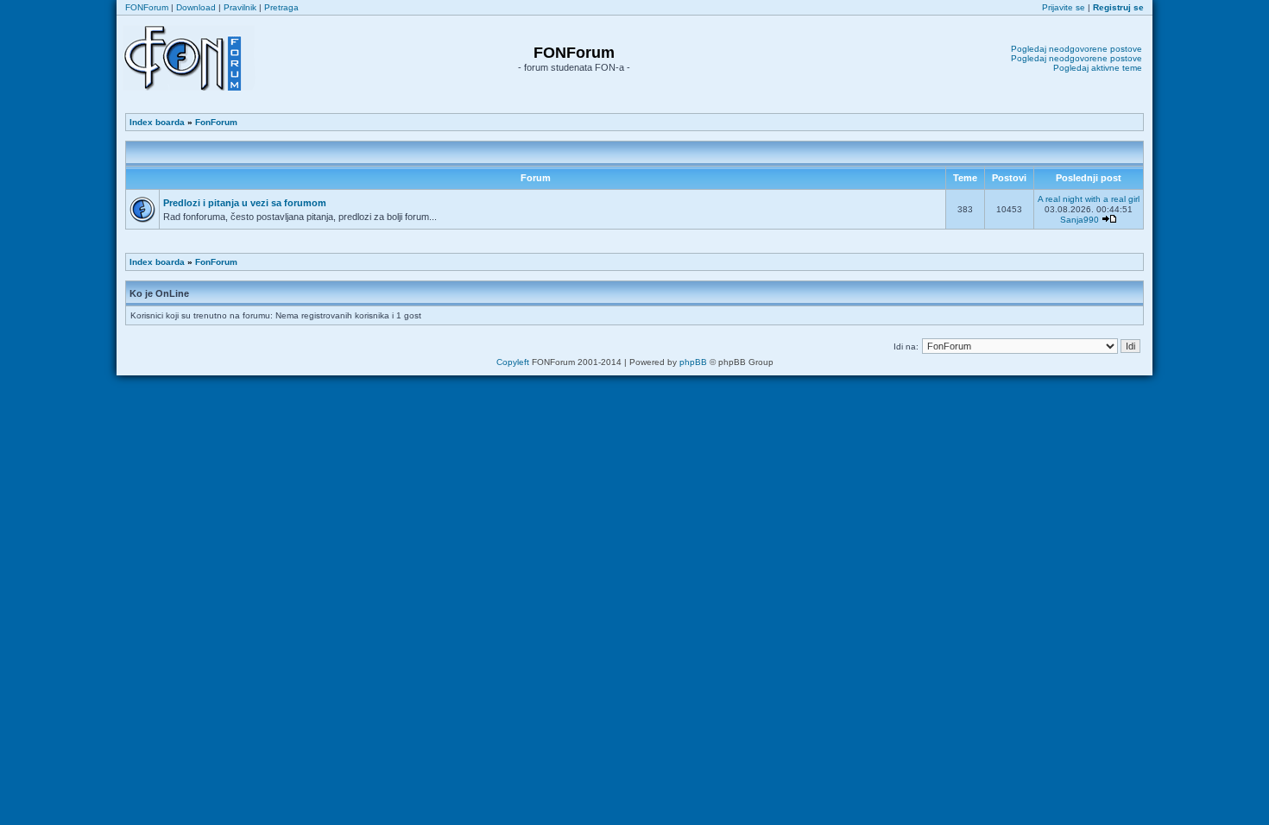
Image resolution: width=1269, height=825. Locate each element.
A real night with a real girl (1089, 199)
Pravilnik (240, 7)
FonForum (216, 122)
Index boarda (157, 122)
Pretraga (281, 7)
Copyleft (512, 362)
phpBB (693, 362)
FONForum (146, 7)
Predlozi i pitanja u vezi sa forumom (244, 203)
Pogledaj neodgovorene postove (1076, 49)
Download (196, 7)
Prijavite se (1063, 7)
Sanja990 (1079, 219)
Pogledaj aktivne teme (1097, 67)
